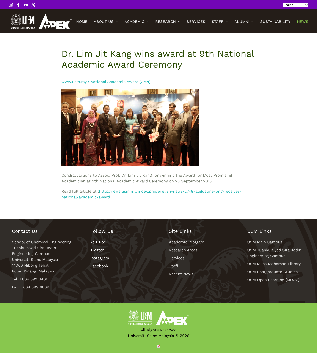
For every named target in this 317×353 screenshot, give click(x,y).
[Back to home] (41, 21)
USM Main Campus (264, 242)
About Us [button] (104, 21)
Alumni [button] (241, 21)
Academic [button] (134, 21)
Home (81, 21)
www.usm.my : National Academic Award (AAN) (105, 81)
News (302, 21)
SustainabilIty (275, 21)
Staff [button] (217, 21)
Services (196, 21)
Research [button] (165, 21)
